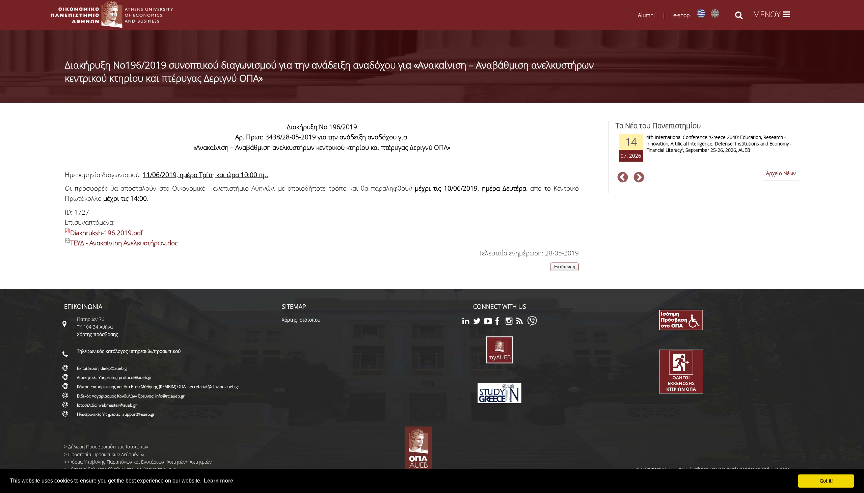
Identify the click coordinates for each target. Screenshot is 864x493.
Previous (623, 178)
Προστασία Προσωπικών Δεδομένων (106, 454)
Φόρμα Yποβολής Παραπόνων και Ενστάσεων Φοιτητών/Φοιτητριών (140, 462)
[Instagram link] (511, 322)
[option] (707, 152)
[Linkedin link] (467, 322)
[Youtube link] (489, 322)
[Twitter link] (478, 322)
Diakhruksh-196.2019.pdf (106, 232)
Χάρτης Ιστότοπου (301, 320)
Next (639, 178)
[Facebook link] (500, 322)
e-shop (681, 15)
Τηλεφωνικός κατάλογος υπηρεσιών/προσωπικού (129, 351)
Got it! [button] (826, 480)
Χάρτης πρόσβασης (97, 334)
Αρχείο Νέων (781, 173)
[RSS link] (521, 322)
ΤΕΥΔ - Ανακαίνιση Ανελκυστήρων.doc (124, 243)
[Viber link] (532, 324)
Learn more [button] (218, 481)
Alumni (646, 15)
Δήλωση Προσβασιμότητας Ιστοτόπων (108, 446)
